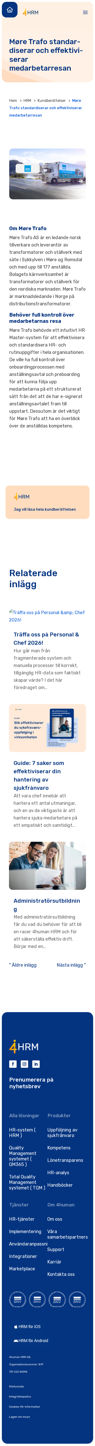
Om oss (54, 1219)
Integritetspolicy (20, 1396)
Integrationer (23, 1256)
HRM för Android (33, 1340)
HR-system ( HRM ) (22, 1132)
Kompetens (59, 1148)
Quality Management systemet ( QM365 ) (22, 1156)
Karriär (54, 1262)
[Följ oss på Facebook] (13, 1064)
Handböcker (60, 1185)
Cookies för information (24, 1406)
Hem (13, 100)
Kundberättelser (52, 100)
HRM (27, 100)
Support (55, 1249)
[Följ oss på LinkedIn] (36, 1064)
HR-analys (58, 1172)
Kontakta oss (61, 1274)
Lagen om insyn (19, 1416)
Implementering (25, 1231)
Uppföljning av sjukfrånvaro (62, 1132)
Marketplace (22, 1268)
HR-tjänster (22, 1219)
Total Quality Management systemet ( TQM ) (27, 1182)
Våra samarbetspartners (67, 1234)
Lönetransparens (65, 1160)
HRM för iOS (30, 1326)
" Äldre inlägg (23, 965)
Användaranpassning (31, 1244)
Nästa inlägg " (71, 965)
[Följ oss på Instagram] (24, 1064)
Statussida (16, 1386)
